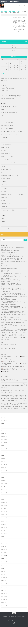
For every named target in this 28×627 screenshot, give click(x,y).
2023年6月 (4, 439)
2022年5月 (4, 480)
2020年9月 (4, 543)
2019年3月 (4, 599)
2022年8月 (4, 471)
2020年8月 (4, 546)
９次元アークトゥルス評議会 (8, 210)
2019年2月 (4, 602)
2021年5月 (4, 518)
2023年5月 (4, 442)
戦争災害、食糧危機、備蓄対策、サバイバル (12, 194)
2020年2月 (4, 565)
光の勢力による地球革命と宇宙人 (10, 1)
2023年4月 (4, 445)
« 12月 (2, 73)
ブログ (3, 166)
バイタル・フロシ (6, 159)
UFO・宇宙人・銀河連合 (7, 128)
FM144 (3, 109)
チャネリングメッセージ (7, 150)
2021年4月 (4, 521)
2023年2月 (4, 452)
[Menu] (26, 1)
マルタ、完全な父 (6, 178)
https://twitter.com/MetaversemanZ (9, 344)
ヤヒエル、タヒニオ (6, 181)
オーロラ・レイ (5, 141)
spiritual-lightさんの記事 (7, 122)
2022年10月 (5, 464)
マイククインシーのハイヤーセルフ (10, 175)
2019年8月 (4, 584)
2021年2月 (4, 527)
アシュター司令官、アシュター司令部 (11, 134)
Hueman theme (21, 620)
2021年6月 (4, 514)
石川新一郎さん (5, 206)
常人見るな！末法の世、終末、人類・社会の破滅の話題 (14, 369)
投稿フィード (5, 221)
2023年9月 (4, 430)
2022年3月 (4, 486)
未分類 (3, 200)
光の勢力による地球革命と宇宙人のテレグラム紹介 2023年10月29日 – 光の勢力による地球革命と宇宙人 (14, 406)
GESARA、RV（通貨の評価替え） (9, 112)
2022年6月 (4, 477)
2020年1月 (4, 568)
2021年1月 (4, 530)
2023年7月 (4, 436)
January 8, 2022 (16, 32)
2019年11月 (5, 574)
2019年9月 (4, 580)
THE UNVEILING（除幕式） (8, 125)
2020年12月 (5, 533)
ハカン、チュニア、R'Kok (8, 156)
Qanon (3, 119)
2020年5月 (4, 555)
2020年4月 (4, 558)
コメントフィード (6, 225)
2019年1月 (4, 606)
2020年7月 (4, 549)
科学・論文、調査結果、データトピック (10, 356)
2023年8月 (4, 433)
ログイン (4, 218)
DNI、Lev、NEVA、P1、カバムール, (10, 106)
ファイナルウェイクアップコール (10, 163)
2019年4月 (4, 596)
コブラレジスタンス (6, 144)
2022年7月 (4, 474)
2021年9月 (4, 505)
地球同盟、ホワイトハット (8, 188)
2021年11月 (5, 499)
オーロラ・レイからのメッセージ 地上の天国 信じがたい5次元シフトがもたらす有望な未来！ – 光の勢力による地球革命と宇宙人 (13, 398)
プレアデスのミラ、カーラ (8, 169)
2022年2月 (4, 489)
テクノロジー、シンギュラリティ (10, 153)
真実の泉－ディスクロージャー (9, 203)
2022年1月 (4, 492)
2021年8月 (4, 508)
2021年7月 (4, 511)
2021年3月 (4, 524)
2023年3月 (4, 449)
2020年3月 (4, 562)
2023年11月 (5, 423)
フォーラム (6, 10)
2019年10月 (5, 577)
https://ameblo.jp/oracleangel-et (8, 348)
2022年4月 (4, 483)
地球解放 (4, 191)
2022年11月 (5, 461)
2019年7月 (4, 587)
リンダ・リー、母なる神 (7, 185)
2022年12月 (5, 458)
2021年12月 (5, 496)
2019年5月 (4, 593)
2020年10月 (5, 540)
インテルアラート (6, 137)
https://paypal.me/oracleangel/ (7, 98)
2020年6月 (4, 552)
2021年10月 (5, 502)
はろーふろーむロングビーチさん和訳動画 (12, 131)
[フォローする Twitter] (26, 41)
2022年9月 (4, 467)
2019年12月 (5, 571)
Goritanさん (4, 115)
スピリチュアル (5, 147)
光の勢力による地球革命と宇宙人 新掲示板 (17, 10)
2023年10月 (5, 427)
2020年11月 (5, 536)
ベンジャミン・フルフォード (8, 172)
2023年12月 (5, 420)
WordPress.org (5, 228)
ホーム (2, 10)
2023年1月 (4, 455)
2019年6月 (4, 590)
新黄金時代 (4, 197)
